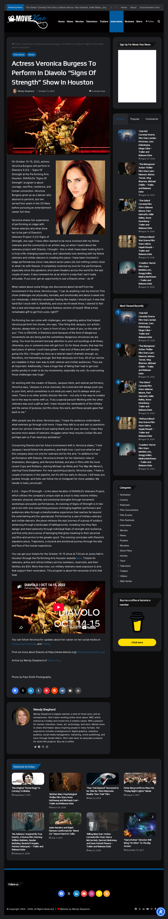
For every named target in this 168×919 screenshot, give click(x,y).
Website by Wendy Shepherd (75, 909)
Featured (124, 505)
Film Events (126, 515)
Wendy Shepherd (26, 91)
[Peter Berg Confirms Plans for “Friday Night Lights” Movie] (140, 779)
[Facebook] (15, 690)
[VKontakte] (62, 690)
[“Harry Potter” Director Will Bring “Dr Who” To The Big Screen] (140, 824)
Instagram (17, 643)
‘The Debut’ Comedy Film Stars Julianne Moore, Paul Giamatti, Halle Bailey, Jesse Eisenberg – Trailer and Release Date (86, 7)
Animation (125, 494)
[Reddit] (54, 690)
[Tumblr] (38, 690)
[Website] (35, 747)
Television (91, 21)
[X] (23, 690)
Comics (124, 500)
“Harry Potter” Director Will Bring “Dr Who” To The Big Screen (137, 843)
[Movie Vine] (27, 21)
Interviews (116, 21)
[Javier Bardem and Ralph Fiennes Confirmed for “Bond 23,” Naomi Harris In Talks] (65, 818)
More (139, 21)
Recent (120, 118)
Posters (124, 540)
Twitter (46, 643)
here (79, 558)
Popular (134, 118)
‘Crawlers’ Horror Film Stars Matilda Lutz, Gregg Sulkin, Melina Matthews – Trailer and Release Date (147, 273)
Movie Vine (53, 660)
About (133, 7)
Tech (122, 560)
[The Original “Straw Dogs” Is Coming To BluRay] (28, 779)
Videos (123, 576)
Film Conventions (129, 510)
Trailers (104, 21)
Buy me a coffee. (65, 741)
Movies (79, 21)
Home (124, 7)
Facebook (30, 643)
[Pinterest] (46, 690)
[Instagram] (47, 747)
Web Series (126, 581)
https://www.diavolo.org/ (90, 652)
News (70, 21)
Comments (152, 118)
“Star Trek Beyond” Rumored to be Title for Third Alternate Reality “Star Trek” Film (102, 791)
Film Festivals (127, 520)
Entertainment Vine (150, 7)
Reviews (129, 21)
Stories (123, 555)
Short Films (126, 550)
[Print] (78, 690)
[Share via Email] (70, 690)
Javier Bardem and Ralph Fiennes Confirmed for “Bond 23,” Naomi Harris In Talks (64, 830)
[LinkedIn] (31, 690)
